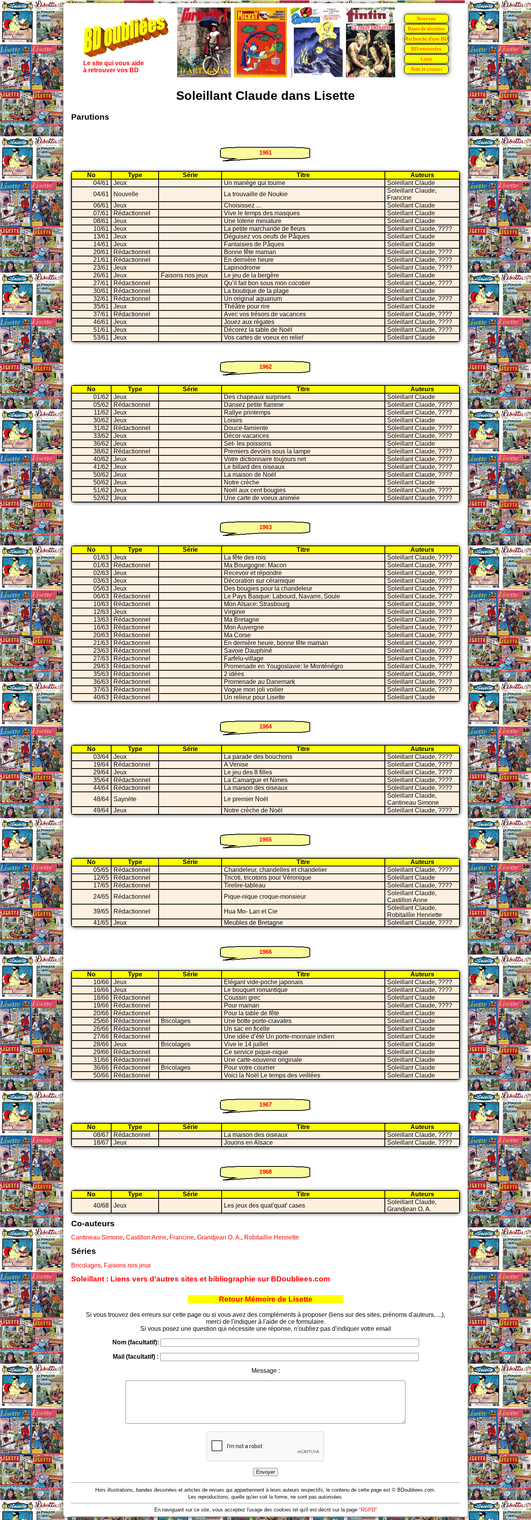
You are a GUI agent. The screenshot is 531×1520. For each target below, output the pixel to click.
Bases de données (426, 28)
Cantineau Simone (97, 1237)
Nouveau (426, 18)
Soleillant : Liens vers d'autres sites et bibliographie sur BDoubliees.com (200, 1279)
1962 (265, 366)
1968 (265, 1171)
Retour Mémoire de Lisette (266, 1299)
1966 (265, 951)
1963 (265, 527)
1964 (265, 726)
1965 (265, 839)
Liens (426, 59)
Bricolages (86, 1265)
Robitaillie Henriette (271, 1237)
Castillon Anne (146, 1237)
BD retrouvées (426, 49)
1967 (265, 1104)
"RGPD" (368, 1510)
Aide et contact (426, 69)
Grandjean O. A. (219, 1237)
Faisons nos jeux (127, 1265)
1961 (265, 152)
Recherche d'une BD (426, 39)
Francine (181, 1237)
